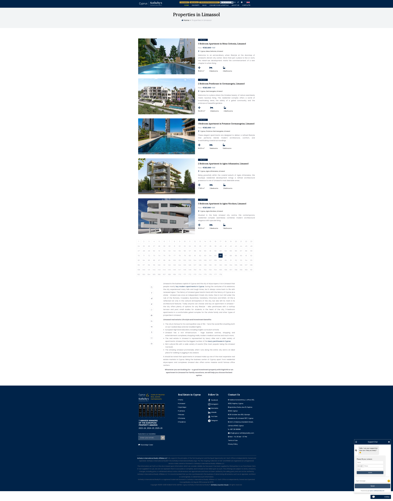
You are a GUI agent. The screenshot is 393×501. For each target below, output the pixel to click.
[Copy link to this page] (152, 287)
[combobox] (360, 466)
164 (149, 274)
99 (169, 260)
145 (169, 270)
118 (149, 265)
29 (164, 246)
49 (149, 251)
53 (169, 251)
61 (210, 251)
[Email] (152, 338)
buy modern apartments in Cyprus (190, 286)
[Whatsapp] (152, 309)
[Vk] (152, 326)
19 (231, 241)
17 (220, 241)
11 (189, 241)
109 (220, 260)
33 (185, 246)
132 (220, 265)
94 (144, 260)
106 (205, 260)
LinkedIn (214, 412)
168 (169, 274)
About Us (235, 5)
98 (164, 260)
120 (159, 265)
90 (241, 255)
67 (241, 251)
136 (241, 265)
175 (205, 274)
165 (154, 274)
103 (190, 260)
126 (190, 265)
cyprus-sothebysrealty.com (377, 490)
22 (246, 241)
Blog (204, 5)
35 (195, 246)
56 (185, 251)
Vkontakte (214, 408)
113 (241, 260)
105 (200, 260)
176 (210, 274)
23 (251, 241)
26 (149, 246)
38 (210, 246)
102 (185, 260)
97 (159, 260)
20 (236, 241)
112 (236, 260)
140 (143, 270)
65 (231, 251)
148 (184, 270)
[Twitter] (152, 304)
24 (139, 246)
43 (236, 246)
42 (231, 246)
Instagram (214, 404)
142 (154, 270)
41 (225, 246)
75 (164, 255)
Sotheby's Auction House (220, 485)
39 (215, 246)
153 (210, 270)
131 (215, 265)
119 (154, 265)
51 (159, 251)
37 (205, 246)
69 (251, 251)
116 (139, 265)
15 (210, 241)
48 (144, 251)
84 (210, 255)
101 (180, 260)
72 (149, 255)
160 (246, 270)
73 (154, 255)
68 (246, 251)
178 (220, 274)
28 (159, 246)
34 (190, 246)
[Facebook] (152, 293)
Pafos (181, 400)
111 (231, 260)
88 (231, 255)
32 (180, 246)
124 (179, 265)
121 (164, 265)
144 (164, 270)
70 (139, 255)
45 (246, 246)
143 (159, 270)
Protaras (182, 418)
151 (200, 270)
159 (241, 270)
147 (179, 270)
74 (159, 255)
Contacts (246, 5)
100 (174, 260)
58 (195, 251)
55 (180, 251)
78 (180, 255)
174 (200, 274)
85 (215, 255)
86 (221, 255)
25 (144, 246)
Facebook (214, 400)
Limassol (182, 403)
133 (226, 265)
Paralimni (182, 422)
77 (174, 255)
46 (251, 246)
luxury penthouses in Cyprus (219, 341)
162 (138, 274)
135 (236, 265)
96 (154, 260)
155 (220, 270)
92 (251, 255)
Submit (370, 472)
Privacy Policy (233, 444)
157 (231, 270)
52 (164, 251)
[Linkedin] (152, 321)
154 (215, 270)
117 (144, 265)
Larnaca (182, 411)
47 (139, 251)
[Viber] (152, 315)
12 (195, 241)
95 (149, 260)
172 (190, 274)
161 (251, 270)
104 (195, 260)
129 (205, 265)
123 (174, 265)
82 (200, 255)
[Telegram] (152, 298)
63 (221, 251)
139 (139, 270)
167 (164, 274)
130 (210, 265)
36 (200, 246)
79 (185, 255)
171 (185, 274)
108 (215, 260)
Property (195, 5)
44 (241, 246)
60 (205, 251)
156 (225, 270)
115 (251, 260)
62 (215, 251)
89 (236, 255)
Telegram (214, 420)
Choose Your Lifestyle (219, 5)
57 (190, 251)
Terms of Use (233, 440)
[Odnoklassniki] (152, 332)
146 (174, 270)
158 (236, 270)
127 (195, 265)
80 (190, 255)
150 (195, 270)
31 (174, 246)
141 (149, 270)
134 (231, 265)
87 (226, 255)
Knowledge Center (147, 445)
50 (154, 251)
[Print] (152, 343)
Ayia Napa (182, 407)
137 (246, 265)
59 (200, 251)
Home (186, 5)
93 (139, 260)
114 (246, 260)
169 (174, 274)
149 (190, 270)
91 (246, 255)
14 (205, 241)
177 (215, 274)
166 (159, 274)
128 (200, 265)
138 (251, 265)
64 (226, 251)
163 (144, 274)
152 (205, 270)
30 (169, 246)
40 (221, 246)
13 (200, 241)
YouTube (214, 416)
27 (154, 246)
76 (169, 255)
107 (210, 260)
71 (144, 255)
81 (195, 255)
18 (225, 241)
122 (169, 265)
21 (241, 241)
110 (226, 260)
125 (185, 265)
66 (236, 251)
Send (372, 486)
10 (185, 241)
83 (205, 255)
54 (174, 251)
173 (195, 274)
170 (179, 274)
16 (215, 241)
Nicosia (181, 415)
